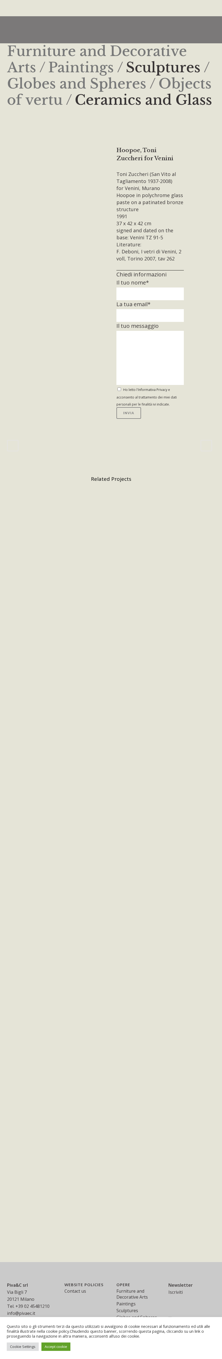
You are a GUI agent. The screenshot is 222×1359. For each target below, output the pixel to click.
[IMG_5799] (13, 149)
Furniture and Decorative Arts (132, 1294)
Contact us (75, 1291)
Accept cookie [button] (56, 1346)
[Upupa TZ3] (11, 149)
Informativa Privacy (152, 389)
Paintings (81, 67)
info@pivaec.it (21, 1313)
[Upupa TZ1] (8, 149)
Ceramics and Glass (143, 100)
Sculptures (163, 67)
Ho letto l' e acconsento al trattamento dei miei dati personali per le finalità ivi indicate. (146, 397)
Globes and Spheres (76, 83)
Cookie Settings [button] (22, 1346)
